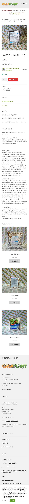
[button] (25, 27)
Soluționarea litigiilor (7, 480)
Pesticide (4, 21)
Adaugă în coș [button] (14, 261)
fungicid (8, 90)
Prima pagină (7, 19)
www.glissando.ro (6, 389)
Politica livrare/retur (7, 446)
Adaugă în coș (12, 79)
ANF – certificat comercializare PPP (11, 483)
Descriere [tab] (4, 97)
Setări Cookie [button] (5, 500)
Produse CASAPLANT (20, 19)
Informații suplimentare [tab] (7, 101)
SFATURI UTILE (6, 439)
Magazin (12, 19)
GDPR (3, 476)
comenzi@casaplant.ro (14, 13)
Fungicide (9, 21)
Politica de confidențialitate (9, 463)
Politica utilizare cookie (8, 467)
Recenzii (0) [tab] (4, 105)
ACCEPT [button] (12, 500)
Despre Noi (5, 443)
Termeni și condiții (6, 459)
